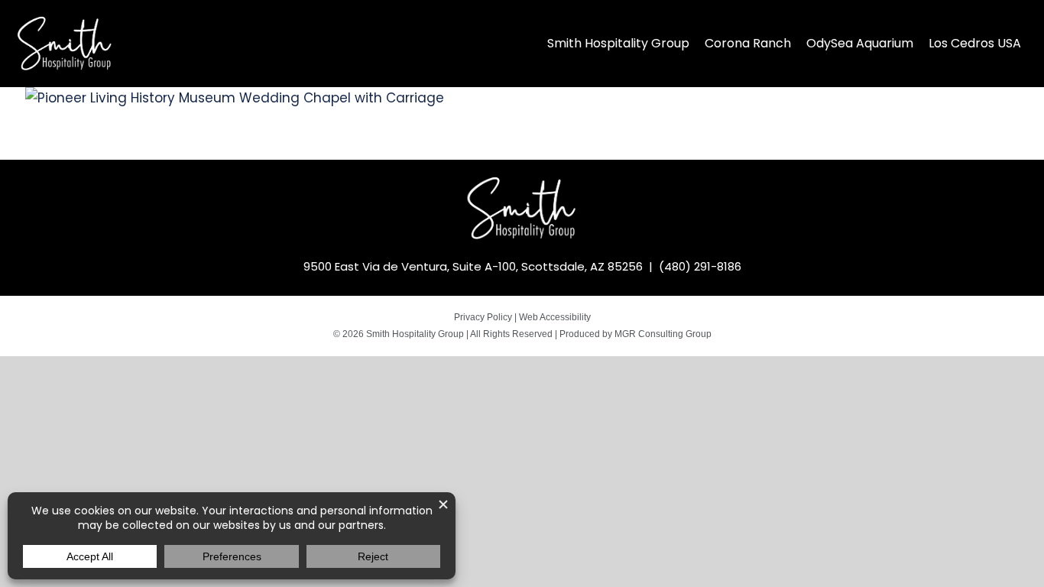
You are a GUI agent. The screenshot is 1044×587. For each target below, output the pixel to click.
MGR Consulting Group (663, 334)
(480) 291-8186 (700, 266)
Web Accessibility (555, 317)
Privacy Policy (483, 317)
